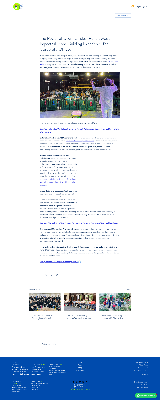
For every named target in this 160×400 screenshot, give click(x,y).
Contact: (15, 362)
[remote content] (101, 182)
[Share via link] (57, 275)
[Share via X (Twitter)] (46, 275)
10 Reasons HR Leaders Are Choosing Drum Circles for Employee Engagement (42, 317)
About (80, 365)
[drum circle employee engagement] (45, 302)
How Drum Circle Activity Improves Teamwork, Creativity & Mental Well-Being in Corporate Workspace (80, 317)
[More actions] (119, 32)
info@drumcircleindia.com (80, 389)
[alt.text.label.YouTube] (86, 382)
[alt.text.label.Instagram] (83, 382)
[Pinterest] (73, 382)
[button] (146, 395)
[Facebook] (80, 382)
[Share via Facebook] (41, 275)
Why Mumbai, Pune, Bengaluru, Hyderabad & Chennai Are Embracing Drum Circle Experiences (114, 317)
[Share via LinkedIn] (51, 275)
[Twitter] (77, 382)
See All (128, 289)
